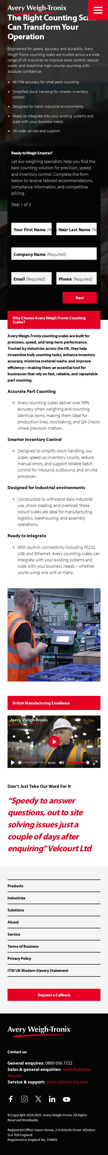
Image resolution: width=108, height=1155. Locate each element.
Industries (16, 897)
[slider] (32, 762)
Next (80, 297)
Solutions (16, 909)
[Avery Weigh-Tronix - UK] (37, 10)
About (13, 922)
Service (14, 934)
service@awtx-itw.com (67, 1082)
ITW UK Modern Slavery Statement (38, 970)
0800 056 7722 (58, 1063)
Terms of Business (23, 946)
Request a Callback (54, 994)
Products (15, 885)
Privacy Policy (19, 958)
